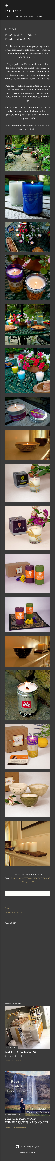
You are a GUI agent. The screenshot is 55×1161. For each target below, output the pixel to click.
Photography (18, 912)
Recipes (29, 16)
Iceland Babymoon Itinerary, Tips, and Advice (26, 1120)
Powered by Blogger (29, 1146)
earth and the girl (19, 11)
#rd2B (18, 16)
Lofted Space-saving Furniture (21, 1054)
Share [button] (7, 908)
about (9, 16)
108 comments (19, 1127)
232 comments (19, 1061)
